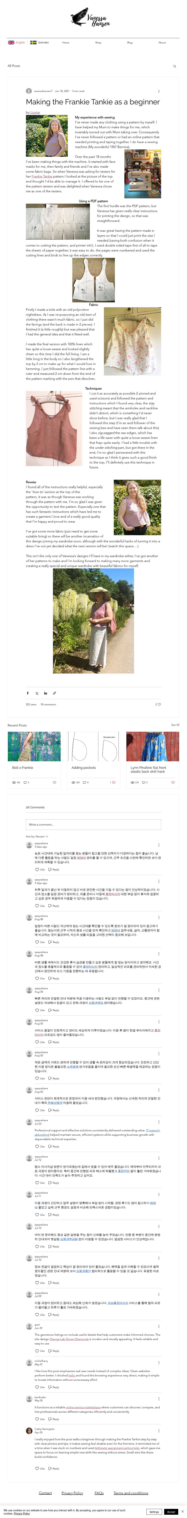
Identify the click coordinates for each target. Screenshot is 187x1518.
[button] (174, 66)
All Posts (14, 66)
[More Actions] (159, 845)
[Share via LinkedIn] (45, 693)
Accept (171, 1512)
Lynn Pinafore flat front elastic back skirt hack (148, 769)
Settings (154, 1512)
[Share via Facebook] (27, 693)
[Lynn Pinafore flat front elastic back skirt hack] (152, 746)
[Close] (182, 1512)
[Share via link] (54, 693)
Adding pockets (84, 767)
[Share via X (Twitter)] (36, 693)
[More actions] (159, 91)
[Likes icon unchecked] (37, 869)
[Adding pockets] (93, 746)
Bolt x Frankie (22, 767)
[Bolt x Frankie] (34, 746)
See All (175, 724)
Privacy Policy (72, 1493)
